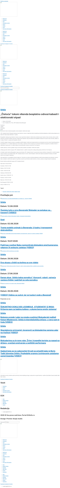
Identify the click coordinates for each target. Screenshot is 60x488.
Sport (4, 24)
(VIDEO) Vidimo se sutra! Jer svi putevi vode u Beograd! (25, 295)
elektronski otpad (10, 191)
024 (3, 21)
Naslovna (5, 18)
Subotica (4, 20)
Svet (4, 27)
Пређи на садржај (4, 1)
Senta (4, 470)
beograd (4, 191)
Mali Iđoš (5, 469)
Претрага (2, 87)
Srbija (4, 25)
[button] (30, 125)
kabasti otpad (17, 191)
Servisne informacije (7, 28)
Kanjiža (4, 467)
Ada (3, 464)
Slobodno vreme (6, 23)
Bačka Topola (5, 466)
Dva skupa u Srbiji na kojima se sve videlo (19, 262)
